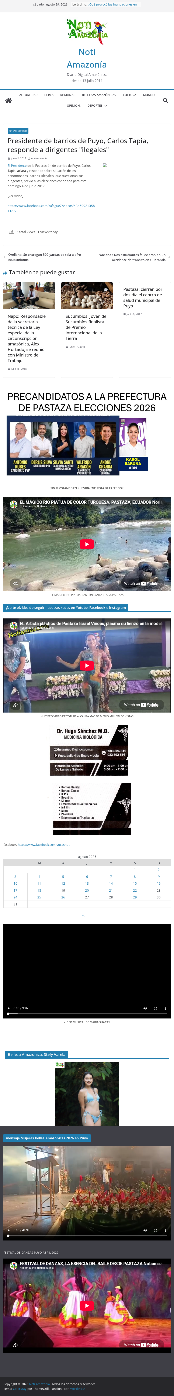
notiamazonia (39, 158)
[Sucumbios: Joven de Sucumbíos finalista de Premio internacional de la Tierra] (87, 285)
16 (159, 883)
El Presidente (17, 165)
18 (39, 890)
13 (87, 883)
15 (135, 883)
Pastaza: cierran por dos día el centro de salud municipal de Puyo (142, 297)
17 (15, 890)
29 (135, 897)
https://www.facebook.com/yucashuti (44, 845)
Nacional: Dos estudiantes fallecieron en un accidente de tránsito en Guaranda (132, 257)
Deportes (94, 105)
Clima (48, 95)
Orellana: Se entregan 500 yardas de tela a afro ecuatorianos (44, 257)
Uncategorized (18, 130)
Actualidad (28, 95)
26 (63, 897)
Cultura (129, 95)
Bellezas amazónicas (99, 95)
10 (15, 883)
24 (15, 897)
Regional (67, 95)
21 (111, 890)
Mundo (149, 95)
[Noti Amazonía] (8, 100)
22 (135, 890)
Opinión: (74, 105)
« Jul (85, 915)
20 (87, 890)
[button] (104, 106)
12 (63, 883)
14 (111, 883)
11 (39, 883)
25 (39, 897)
